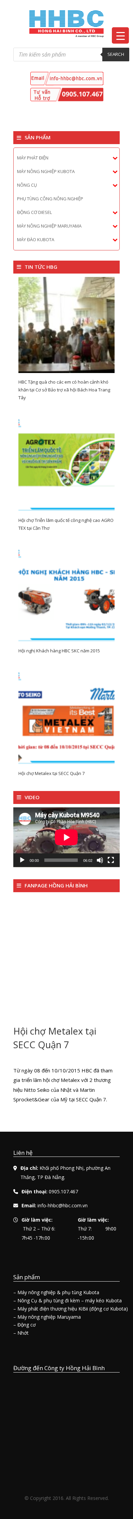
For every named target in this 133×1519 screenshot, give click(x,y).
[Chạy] (22, 860)
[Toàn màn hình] (110, 860)
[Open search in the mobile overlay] (71, 54)
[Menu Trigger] (120, 35)
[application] (66, 837)
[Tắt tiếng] (100, 860)
